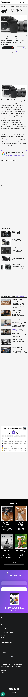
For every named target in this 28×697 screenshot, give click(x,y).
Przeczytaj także (6, 228)
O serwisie (3, 628)
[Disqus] (14, 206)
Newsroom (3, 624)
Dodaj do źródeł (7, 47)
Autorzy (2, 626)
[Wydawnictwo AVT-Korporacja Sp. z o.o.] (14, 658)
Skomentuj (19, 47)
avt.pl (2, 672)
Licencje (3, 637)
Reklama (3, 623)
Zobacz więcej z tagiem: (12, 296)
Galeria (2, 646)
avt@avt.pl (3, 670)
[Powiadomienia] (3, 694)
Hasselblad (6, 160)
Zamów (14, 562)
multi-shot (13, 160)
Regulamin (3, 635)
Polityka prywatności (5, 639)
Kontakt (2, 621)
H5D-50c (7, 140)
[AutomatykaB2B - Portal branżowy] (14, 689)
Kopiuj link (12, 52)
